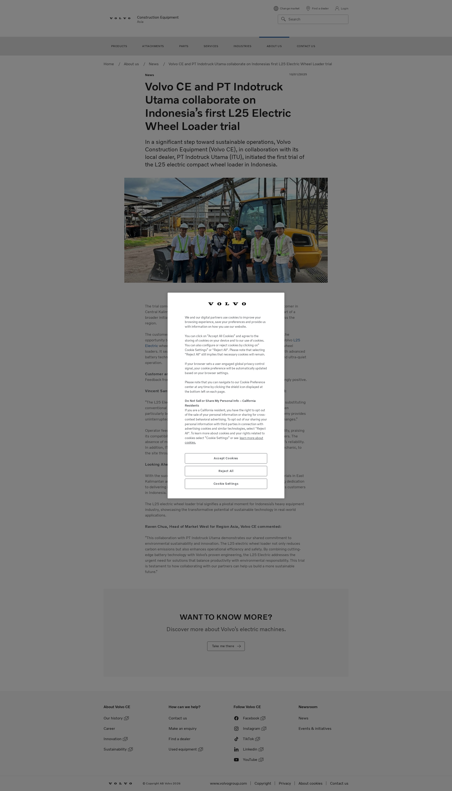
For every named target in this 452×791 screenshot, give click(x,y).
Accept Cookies (226, 458)
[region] (226, 395)
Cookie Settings (226, 483)
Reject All (226, 471)
